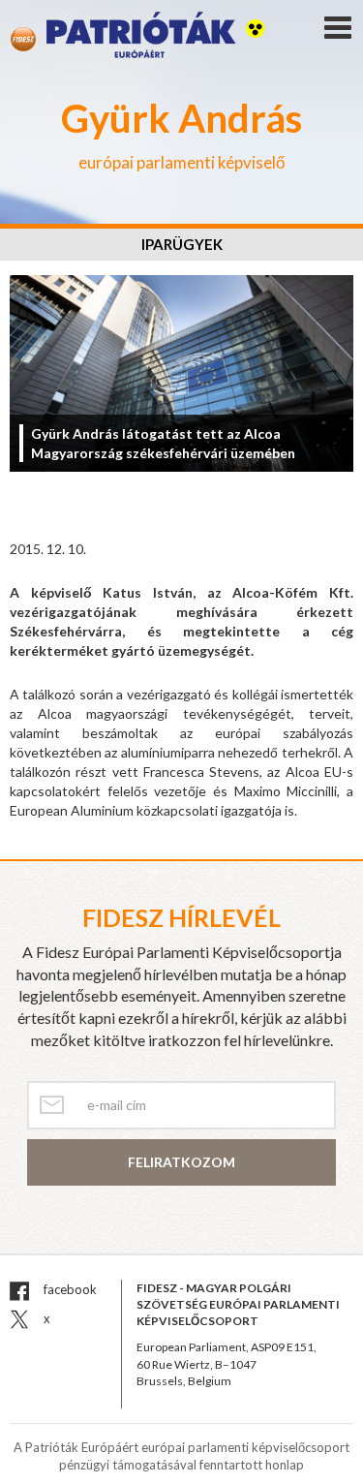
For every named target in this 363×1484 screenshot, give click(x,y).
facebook (69, 1289)
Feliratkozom (181, 1162)
